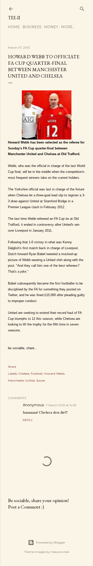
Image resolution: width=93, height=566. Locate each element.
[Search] (82, 8)
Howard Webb (54, 373)
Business (32, 27)
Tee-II (14, 17)
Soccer (40, 380)
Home (14, 27)
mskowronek (59, 552)
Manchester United (21, 380)
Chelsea (23, 373)
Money (51, 27)
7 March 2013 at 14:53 (61, 405)
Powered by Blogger (50, 542)
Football (36, 373)
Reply (27, 420)
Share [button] (12, 366)
